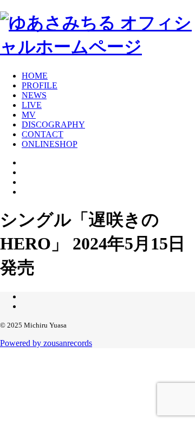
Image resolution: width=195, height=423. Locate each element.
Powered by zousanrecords (46, 343)
